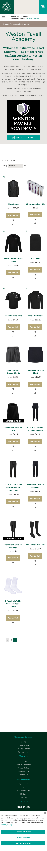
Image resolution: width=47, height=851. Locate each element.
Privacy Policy (23, 768)
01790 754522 (33, 18)
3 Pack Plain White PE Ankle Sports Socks (13, 604)
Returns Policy (23, 752)
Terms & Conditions (23, 764)
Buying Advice (23, 745)
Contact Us (23, 775)
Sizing (23, 742)
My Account (23, 784)
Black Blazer (13, 204)
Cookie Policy (23, 771)
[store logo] (3, 7)
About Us (23, 761)
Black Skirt (35, 259)
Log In (23, 787)
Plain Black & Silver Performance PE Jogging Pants (13, 487)
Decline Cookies (23, 843)
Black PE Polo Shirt (13, 316)
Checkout (23, 797)
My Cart (23, 794)
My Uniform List (23, 790)
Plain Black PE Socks (35, 545)
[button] (13, 220)
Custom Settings (23, 837)
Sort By (4, 165)
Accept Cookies (23, 832)
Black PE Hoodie (35, 316)
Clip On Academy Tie (35, 204)
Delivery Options (23, 748)
